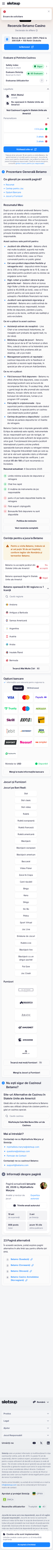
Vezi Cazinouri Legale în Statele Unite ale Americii (26, 112)
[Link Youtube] (34, 1443)
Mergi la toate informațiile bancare (26, 771)
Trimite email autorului (28, 1205)
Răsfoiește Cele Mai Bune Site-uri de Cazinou (26, 1124)
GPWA (40, 1493)
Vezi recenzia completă (26, 528)
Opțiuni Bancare (13, 192)
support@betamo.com (17, 1165)
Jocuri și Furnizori (14, 196)
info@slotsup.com (9, 1485)
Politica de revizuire (27, 521)
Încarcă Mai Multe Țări (26, 668)
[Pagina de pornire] (13, 3)
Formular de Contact (16, 1155)
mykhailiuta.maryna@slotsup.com (23, 1147)
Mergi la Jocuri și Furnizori (26, 1072)
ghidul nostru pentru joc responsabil (30, 163)
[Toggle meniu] (3, 3)
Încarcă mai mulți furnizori (26, 1062)
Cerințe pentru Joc (15, 188)
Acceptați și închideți (26, 1545)
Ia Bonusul (24, 47)
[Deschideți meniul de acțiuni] (49, 13)
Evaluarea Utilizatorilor (17, 80)
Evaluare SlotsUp (14, 72)
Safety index (12, 65)
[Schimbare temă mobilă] (48, 3)
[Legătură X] (41, 1443)
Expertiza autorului (35, 1197)
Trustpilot (36, 1506)
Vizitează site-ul (24, 149)
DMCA (10, 1499)
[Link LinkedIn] (48, 1443)
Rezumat (10, 184)
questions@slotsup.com (18, 1151)
